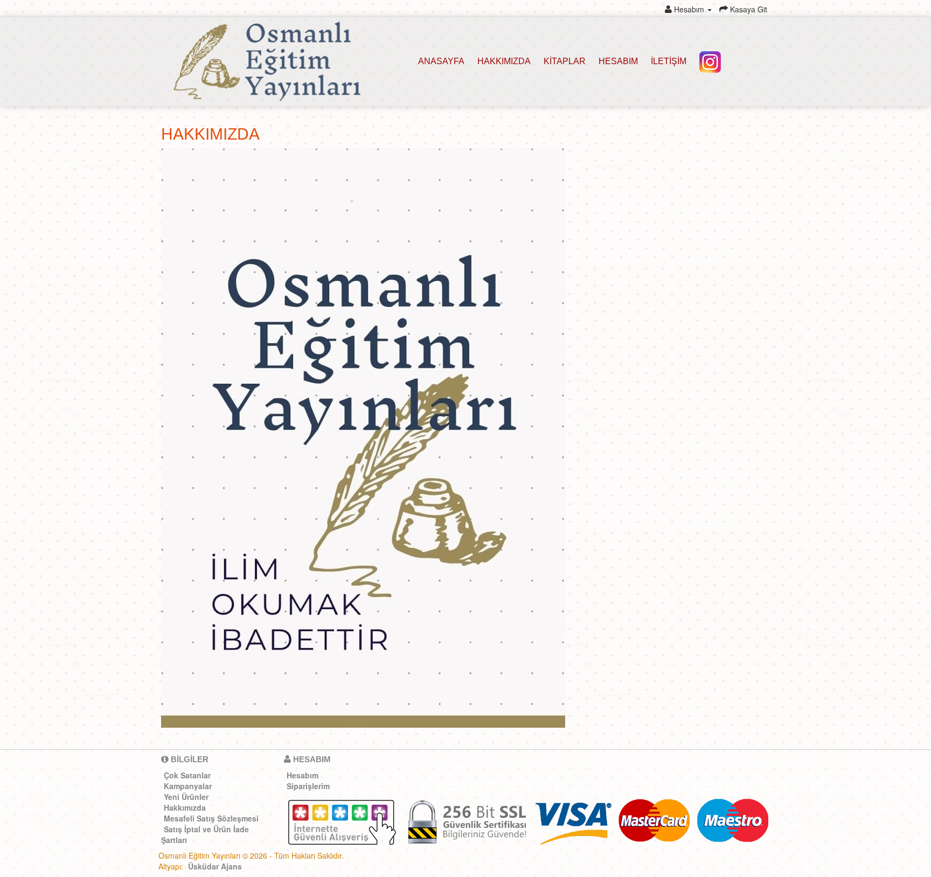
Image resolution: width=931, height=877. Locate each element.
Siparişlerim (308, 785)
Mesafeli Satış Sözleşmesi (211, 817)
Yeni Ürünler (186, 796)
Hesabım (618, 61)
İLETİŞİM (668, 61)
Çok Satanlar (187, 774)
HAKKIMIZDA (504, 61)
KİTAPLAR (565, 61)
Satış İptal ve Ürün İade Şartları (205, 834)
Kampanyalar (188, 785)
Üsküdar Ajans (215, 866)
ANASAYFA (441, 61)
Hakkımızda (185, 807)
